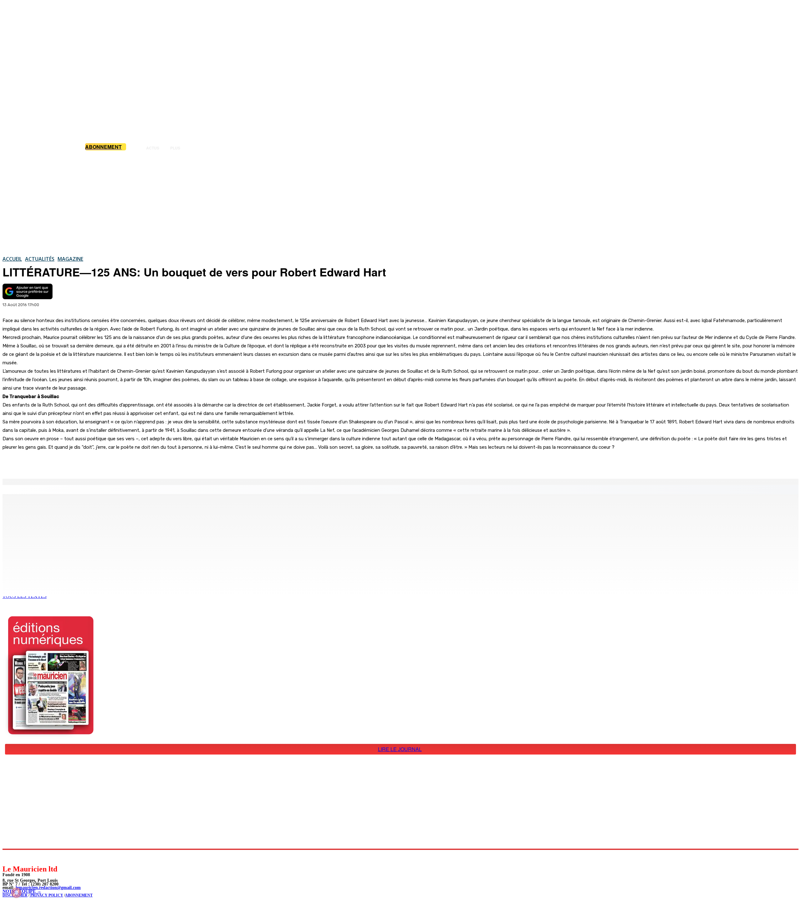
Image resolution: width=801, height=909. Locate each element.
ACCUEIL (12, 258)
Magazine (70, 258)
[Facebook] (65, 463)
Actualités (39, 258)
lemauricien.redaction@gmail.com (48, 887)
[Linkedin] (36, 856)
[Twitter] (87, 463)
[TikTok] (50, 856)
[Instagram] (22, 856)
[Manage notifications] (16, 893)
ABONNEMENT (79, 895)
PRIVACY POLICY (46, 895)
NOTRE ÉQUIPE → (22, 891)
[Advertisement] (400, 203)
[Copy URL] (110, 463)
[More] (133, 462)
